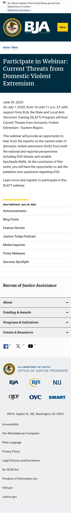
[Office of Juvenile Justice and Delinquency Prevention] (14, 400)
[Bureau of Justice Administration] (13, 385)
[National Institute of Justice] (57, 385)
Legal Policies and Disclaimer (21, 460)
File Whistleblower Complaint (20, 433)
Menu (63, 27)
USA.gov (7, 487)
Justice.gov (9, 496)
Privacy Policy (11, 451)
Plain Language (11, 442)
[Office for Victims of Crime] (35, 400)
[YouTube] (32, 347)
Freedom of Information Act (19, 478)
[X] (19, 347)
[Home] (37, 27)
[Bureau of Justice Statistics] (35, 387)
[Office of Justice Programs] (12, 27)
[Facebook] (7, 347)
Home (6, 47)
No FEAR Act (10, 469)
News (15, 47)
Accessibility (10, 424)
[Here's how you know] (35, 6)
